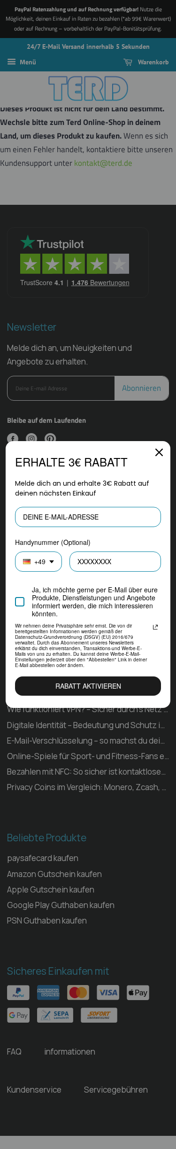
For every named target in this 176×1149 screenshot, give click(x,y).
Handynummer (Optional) (53, 542)
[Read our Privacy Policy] (155, 627)
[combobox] (38, 561)
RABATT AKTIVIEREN (88, 686)
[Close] (159, 452)
